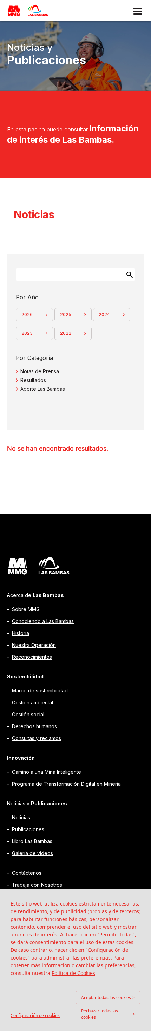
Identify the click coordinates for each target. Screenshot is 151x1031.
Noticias (21, 817)
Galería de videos (32, 853)
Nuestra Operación (34, 645)
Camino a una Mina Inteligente (46, 772)
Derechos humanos (34, 726)
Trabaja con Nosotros (37, 885)
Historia (20, 633)
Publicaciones (28, 829)
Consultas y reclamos (36, 738)
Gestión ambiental (32, 702)
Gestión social (28, 714)
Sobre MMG (26, 609)
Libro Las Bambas (32, 841)
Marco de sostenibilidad (40, 691)
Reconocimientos (32, 657)
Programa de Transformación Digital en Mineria (66, 784)
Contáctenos (26, 873)
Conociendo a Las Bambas (43, 621)
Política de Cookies (73, 973)
